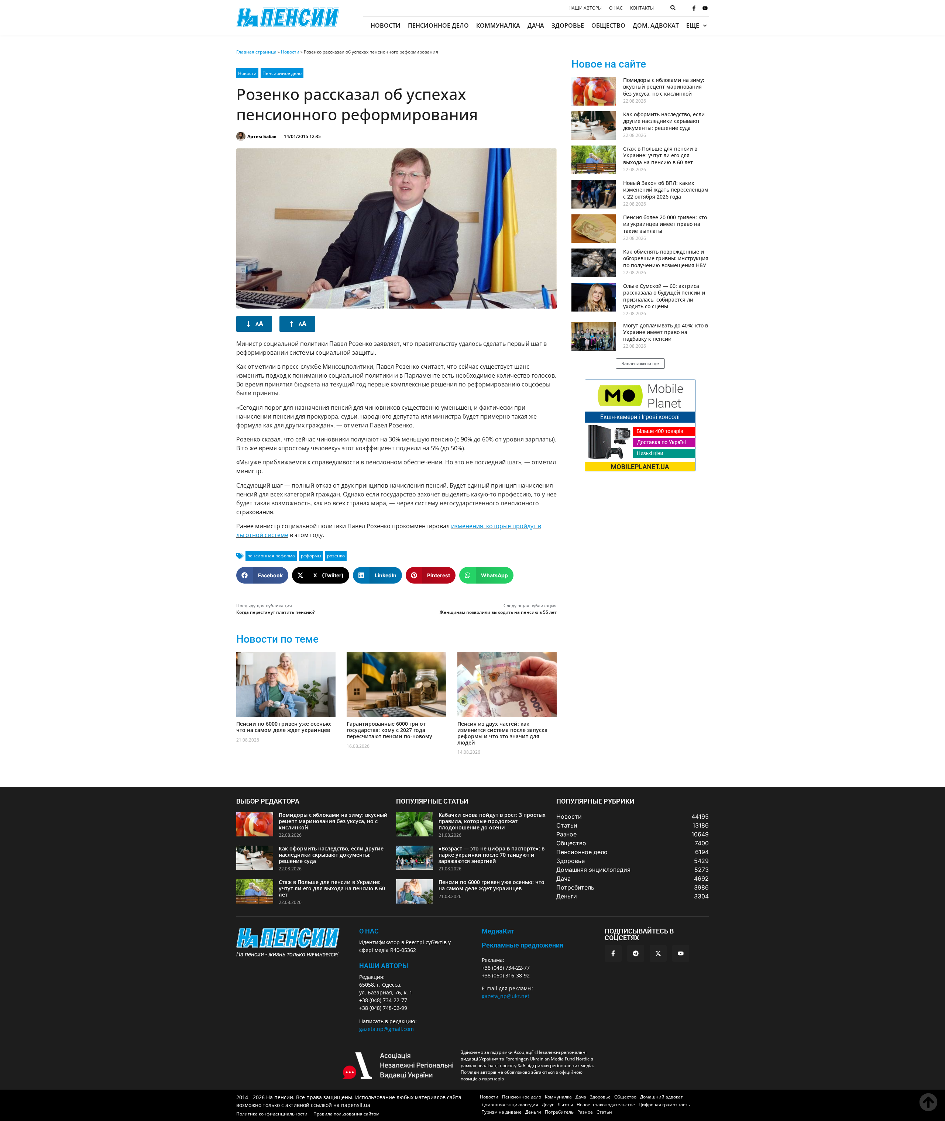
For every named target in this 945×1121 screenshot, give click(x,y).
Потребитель (559, 1112)
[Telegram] (635, 953)
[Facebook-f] (694, 8)
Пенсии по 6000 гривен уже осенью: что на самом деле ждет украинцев (283, 726)
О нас (616, 8)
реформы (311, 556)
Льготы (565, 1104)
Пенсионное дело (438, 25)
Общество (608, 25)
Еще (692, 25)
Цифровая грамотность (664, 1104)
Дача (536, 25)
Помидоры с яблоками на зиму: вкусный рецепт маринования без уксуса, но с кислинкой (663, 86)
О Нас (369, 931)
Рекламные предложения (522, 945)
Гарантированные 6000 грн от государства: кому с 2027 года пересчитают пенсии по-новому (389, 730)
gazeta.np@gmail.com (386, 1028)
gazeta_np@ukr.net (505, 996)
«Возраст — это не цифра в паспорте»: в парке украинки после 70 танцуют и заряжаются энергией (491, 854)
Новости (386, 25)
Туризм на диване (502, 1112)
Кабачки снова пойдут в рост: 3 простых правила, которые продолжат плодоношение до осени (492, 821)
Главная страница (256, 52)
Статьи (604, 1112)
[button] (262, 575)
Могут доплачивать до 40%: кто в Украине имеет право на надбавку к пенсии (665, 332)
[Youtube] (705, 8)
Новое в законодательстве (606, 1104)
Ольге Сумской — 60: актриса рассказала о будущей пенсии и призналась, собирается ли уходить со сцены (664, 296)
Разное (585, 1112)
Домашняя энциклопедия (510, 1104)
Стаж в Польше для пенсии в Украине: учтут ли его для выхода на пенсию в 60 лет (660, 155)
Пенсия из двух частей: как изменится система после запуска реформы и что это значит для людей (502, 733)
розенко (336, 556)
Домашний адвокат (661, 1097)
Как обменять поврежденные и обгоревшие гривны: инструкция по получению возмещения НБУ (665, 258)
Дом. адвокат (656, 25)
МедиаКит (498, 931)
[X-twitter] (658, 953)
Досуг (548, 1104)
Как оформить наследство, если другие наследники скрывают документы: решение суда (664, 121)
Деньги (533, 1112)
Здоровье (567, 25)
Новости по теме (277, 639)
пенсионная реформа (271, 556)
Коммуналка (498, 25)
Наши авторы (585, 8)
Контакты (642, 8)
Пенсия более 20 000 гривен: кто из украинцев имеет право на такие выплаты (665, 224)
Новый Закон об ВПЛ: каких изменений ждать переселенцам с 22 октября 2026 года (665, 189)
